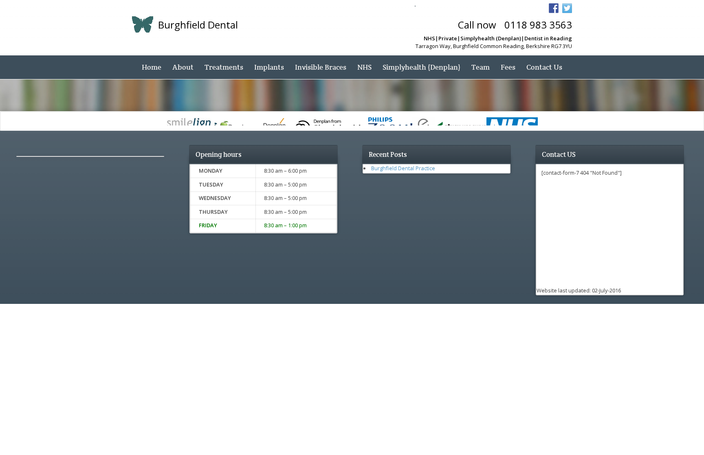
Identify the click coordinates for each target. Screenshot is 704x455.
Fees (508, 67)
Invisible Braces (320, 67)
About (183, 67)
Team (480, 67)
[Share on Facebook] (554, 8)
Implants (269, 67)
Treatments (224, 67)
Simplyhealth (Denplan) (421, 67)
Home (151, 67)
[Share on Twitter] (567, 8)
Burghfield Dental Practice (403, 168)
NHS (364, 67)
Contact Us (544, 67)
